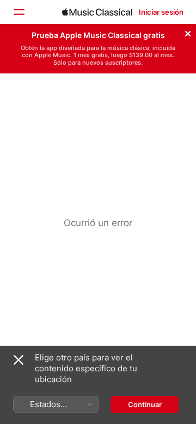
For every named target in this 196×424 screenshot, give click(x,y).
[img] (97, 12)
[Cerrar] (188, 32)
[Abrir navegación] (18, 12)
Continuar (145, 404)
